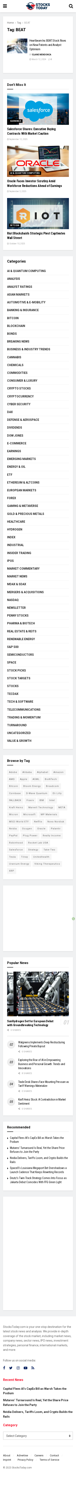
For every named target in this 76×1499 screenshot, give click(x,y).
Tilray (24, 857)
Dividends (14, 427)
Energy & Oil (16, 466)
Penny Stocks (18, 615)
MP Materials (49, 814)
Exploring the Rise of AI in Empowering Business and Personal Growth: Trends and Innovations (41, 1064)
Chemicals (15, 365)
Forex (11, 498)
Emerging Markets (21, 459)
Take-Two (49, 849)
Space (11, 662)
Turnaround (17, 725)
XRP (11, 871)
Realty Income (52, 835)
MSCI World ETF (19, 821)
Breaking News (18, 341)
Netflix (38, 821)
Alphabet (42, 772)
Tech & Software (20, 701)
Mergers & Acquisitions (25, 592)
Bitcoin (14, 225)
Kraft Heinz (16, 807)
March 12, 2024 (38, 59)
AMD (12, 779)
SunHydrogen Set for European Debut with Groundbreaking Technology (30, 1023)
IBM (41, 800)
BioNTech (51, 779)
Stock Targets (18, 678)
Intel (52, 800)
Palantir (56, 828)
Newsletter (16, 607)
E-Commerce (16, 443)
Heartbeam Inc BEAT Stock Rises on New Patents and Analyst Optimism (47, 45)
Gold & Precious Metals (25, 514)
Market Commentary (23, 568)
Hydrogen (14, 529)
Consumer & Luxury (22, 380)
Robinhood (16, 842)
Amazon (59, 772)
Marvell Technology (40, 807)
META (61, 807)
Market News (17, 576)
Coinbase (15, 793)
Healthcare (16, 521)
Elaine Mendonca (41, 54)
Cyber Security (18, 404)
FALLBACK (15, 800)
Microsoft (29, 814)
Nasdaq (13, 600)
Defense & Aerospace (23, 419)
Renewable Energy (21, 639)
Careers (38, 1455)
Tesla (12, 857)
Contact (54, 1455)
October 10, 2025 (17, 243)
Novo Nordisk (55, 821)
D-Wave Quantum (36, 793)
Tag (19, 22)
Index (11, 537)
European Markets (21, 490)
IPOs (10, 560)
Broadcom (52, 786)
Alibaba (27, 772)
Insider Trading (19, 553)
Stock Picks (16, 670)
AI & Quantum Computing (25, 173)
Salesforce (16, 849)
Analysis (13, 278)
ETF (9, 474)
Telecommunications (24, 709)
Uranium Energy (19, 864)
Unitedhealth (41, 857)
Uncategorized (19, 733)
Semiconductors (20, 654)
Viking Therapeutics (47, 864)
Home (10, 22)
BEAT (27, 22)
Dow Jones (15, 435)
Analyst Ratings (19, 286)
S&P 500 (12, 647)
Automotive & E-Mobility (26, 302)
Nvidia (13, 828)
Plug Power (30, 835)
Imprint (7, 1459)
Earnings (15, 121)
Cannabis (14, 357)
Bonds (12, 333)
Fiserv (30, 800)
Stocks (13, 686)
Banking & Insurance (23, 310)
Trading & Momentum (24, 717)
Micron (13, 814)
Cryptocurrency (20, 396)
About (6, 1455)
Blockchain (16, 326)
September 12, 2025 (18, 139)
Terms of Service (49, 1459)
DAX (10, 412)
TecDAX (12, 693)
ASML (36, 779)
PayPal (13, 835)
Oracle (41, 828)
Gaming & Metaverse (22, 506)
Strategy (33, 849)
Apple (23, 779)
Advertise (22, 1455)
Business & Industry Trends (28, 349)
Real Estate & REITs (21, 631)
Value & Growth (19, 740)
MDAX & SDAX (16, 584)
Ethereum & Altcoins (23, 482)
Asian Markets (18, 294)
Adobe (13, 772)
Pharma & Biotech (21, 623)
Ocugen (27, 828)
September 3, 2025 (17, 191)
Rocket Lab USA (38, 842)
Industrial (15, 545)
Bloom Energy (32, 786)
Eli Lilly (57, 793)
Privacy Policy (25, 1459)
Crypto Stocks (19, 388)
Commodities (17, 372)
